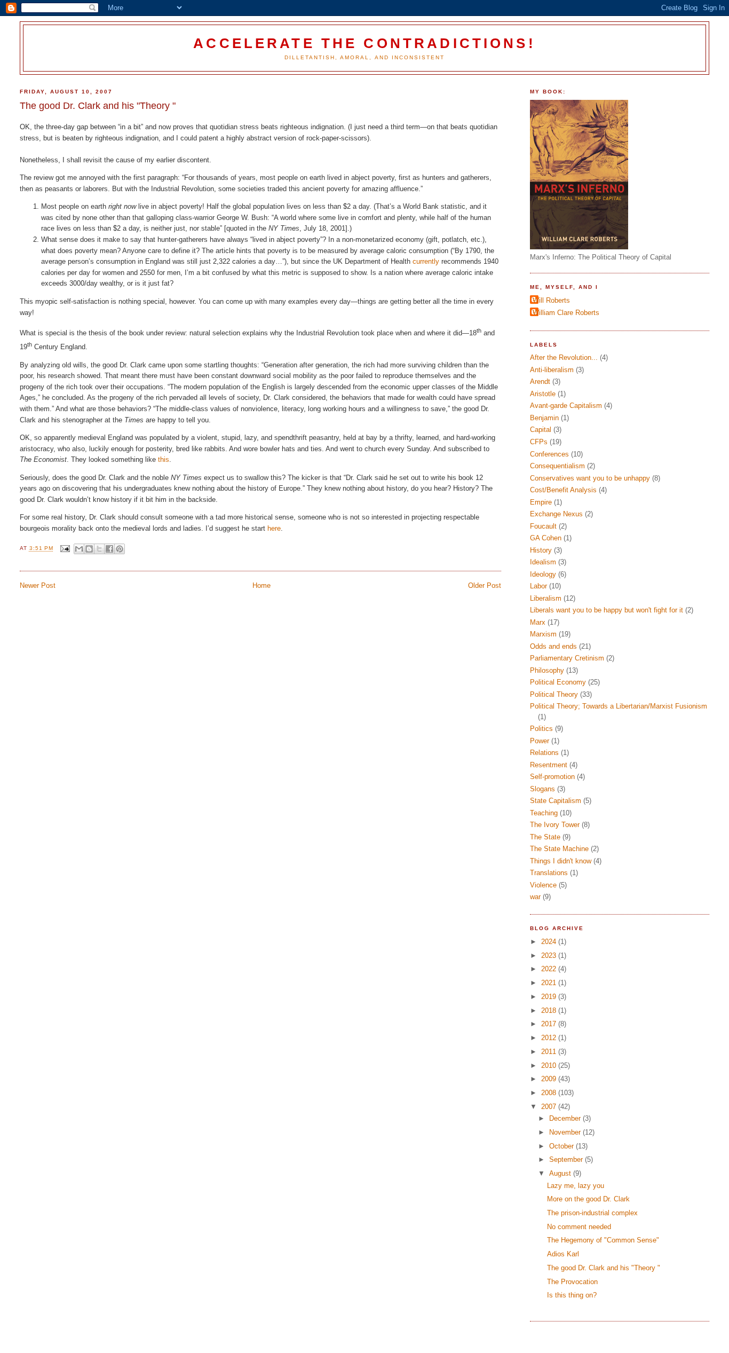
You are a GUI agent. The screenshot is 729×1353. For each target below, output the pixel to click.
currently (427, 261)
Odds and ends (553, 646)
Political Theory (554, 694)
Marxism (543, 634)
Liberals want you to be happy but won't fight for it (606, 610)
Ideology (543, 574)
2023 (549, 955)
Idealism (543, 562)
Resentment (548, 765)
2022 (549, 969)
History (541, 550)
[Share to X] (99, 549)
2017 (549, 1024)
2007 (549, 1107)
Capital (540, 430)
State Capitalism (555, 801)
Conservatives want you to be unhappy (590, 478)
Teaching (544, 813)
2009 (549, 1079)
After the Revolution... (564, 357)
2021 (549, 983)
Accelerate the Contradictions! (364, 43)
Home (261, 585)
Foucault (543, 526)
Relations (544, 753)
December (566, 1118)
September (567, 1159)
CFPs (539, 442)
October (562, 1146)
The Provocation (572, 1282)
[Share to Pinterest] (119, 549)
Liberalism (545, 598)
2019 (549, 997)
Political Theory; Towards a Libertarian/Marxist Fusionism (618, 706)
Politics (541, 729)
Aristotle (543, 394)
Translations (549, 873)
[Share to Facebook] (109, 549)
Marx (537, 622)
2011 (549, 1052)
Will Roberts (551, 300)
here (274, 528)
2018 (549, 1010)
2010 (549, 1065)
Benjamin (544, 418)
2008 (549, 1093)
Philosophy (547, 670)
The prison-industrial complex (592, 1213)
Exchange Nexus (556, 514)
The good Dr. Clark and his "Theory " (603, 1268)
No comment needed (579, 1227)
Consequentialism (557, 466)
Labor (538, 586)
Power (539, 741)
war (535, 897)
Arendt (540, 381)
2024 (549, 942)
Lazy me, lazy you (575, 1186)
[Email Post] (65, 549)
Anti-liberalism (552, 370)
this (163, 459)
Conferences (549, 454)
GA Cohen (545, 538)
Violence (543, 885)
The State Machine (559, 849)
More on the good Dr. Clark (588, 1199)
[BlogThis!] (89, 549)
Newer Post (38, 585)
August (561, 1173)
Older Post (484, 585)
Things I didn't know (560, 861)
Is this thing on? (572, 1295)
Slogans (542, 789)
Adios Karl (563, 1254)
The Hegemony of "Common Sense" (603, 1240)
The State (545, 837)
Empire (541, 502)
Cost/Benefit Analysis (563, 490)
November (566, 1132)
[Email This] (79, 549)
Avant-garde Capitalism (566, 406)
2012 (549, 1038)
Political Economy (558, 682)
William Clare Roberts (566, 313)
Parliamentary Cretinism (567, 658)
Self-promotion (552, 777)
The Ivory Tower (555, 825)
